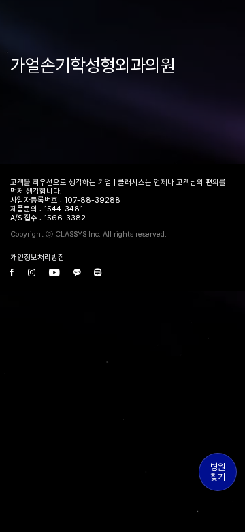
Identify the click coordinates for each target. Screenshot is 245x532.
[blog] (97, 273)
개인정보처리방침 (37, 257)
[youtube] (54, 273)
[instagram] (31, 273)
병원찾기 (217, 472)
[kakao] (77, 273)
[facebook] (12, 273)
